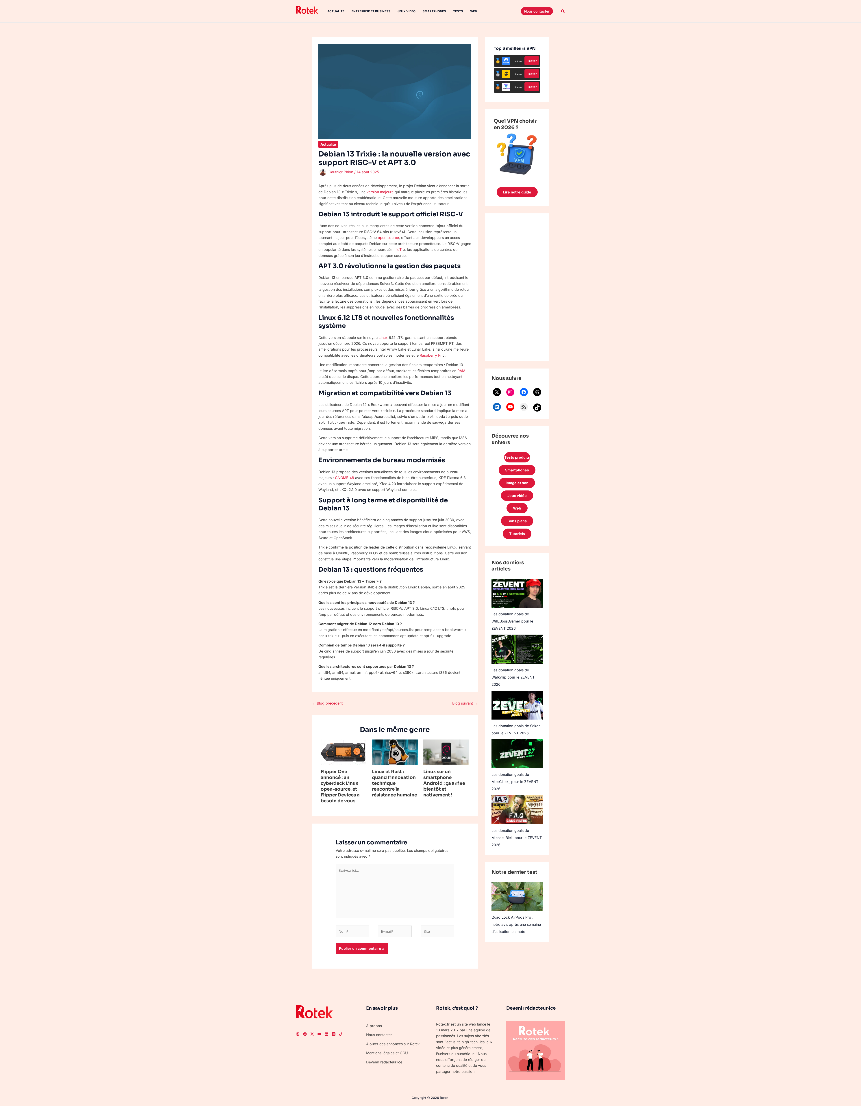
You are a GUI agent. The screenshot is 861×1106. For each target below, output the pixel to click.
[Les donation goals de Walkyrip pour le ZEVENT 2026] (517, 649)
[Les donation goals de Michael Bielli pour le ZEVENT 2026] (517, 809)
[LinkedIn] (497, 407)
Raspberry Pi (430, 355)
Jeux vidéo (406, 11)
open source (388, 237)
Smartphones (434, 11)
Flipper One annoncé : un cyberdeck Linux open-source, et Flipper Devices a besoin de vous (340, 786)
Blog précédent (327, 703)
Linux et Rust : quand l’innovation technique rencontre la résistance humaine (394, 783)
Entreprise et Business (371, 11)
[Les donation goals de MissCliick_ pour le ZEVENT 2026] (517, 753)
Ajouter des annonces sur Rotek (393, 1044)
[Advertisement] (517, 287)
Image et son (517, 483)
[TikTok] (537, 407)
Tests (458, 11)
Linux (383, 337)
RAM (461, 371)
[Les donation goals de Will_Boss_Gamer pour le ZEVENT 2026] (517, 593)
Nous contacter (379, 1034)
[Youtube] (319, 1034)
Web (473, 11)
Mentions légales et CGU (387, 1053)
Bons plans (517, 521)
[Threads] (537, 392)
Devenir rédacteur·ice (384, 1062)
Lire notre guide (517, 192)
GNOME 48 (344, 477)
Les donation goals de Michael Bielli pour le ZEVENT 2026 (516, 837)
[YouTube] (510, 407)
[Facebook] (524, 392)
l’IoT (398, 249)
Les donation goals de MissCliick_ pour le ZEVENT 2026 (514, 781)
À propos (374, 1026)
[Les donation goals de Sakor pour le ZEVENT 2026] (517, 705)
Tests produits (517, 457)
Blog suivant (465, 703)
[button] (537, 11)
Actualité (335, 11)
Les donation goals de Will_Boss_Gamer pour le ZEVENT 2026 (512, 621)
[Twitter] (312, 1034)
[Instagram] (510, 392)
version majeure (380, 192)
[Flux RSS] (524, 407)
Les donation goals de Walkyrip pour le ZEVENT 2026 (513, 677)
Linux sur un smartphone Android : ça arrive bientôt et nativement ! (444, 783)
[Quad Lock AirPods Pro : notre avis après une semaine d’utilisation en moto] (517, 896)
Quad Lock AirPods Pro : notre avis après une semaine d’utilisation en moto (516, 924)
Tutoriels (517, 533)
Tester (532, 61)
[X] (497, 392)
